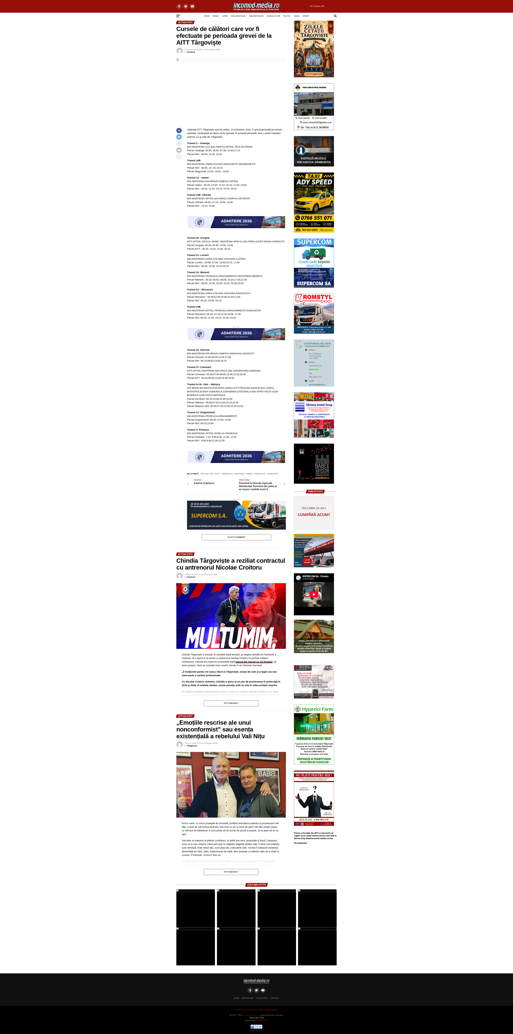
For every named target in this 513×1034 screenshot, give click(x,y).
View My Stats (256, 1030)
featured (239, 474)
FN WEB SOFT (262, 1020)
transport (273, 474)
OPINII (225, 16)
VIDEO (297, 16)
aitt (218, 474)
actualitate (208, 474)
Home (236, 998)
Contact (274, 998)
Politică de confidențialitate (265, 1010)
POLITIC (287, 16)
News (215, 16)
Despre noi (247, 998)
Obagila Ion (192, 746)
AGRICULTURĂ (273, 16)
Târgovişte (260, 474)
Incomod (191, 52)
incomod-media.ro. (251, 1015)
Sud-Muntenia (238, 16)
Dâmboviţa (228, 474)
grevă (249, 474)
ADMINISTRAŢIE (256, 16)
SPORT (306, 16)
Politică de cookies (243, 1010)
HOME (207, 16)
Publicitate (262, 998)
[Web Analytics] (256, 1028)
